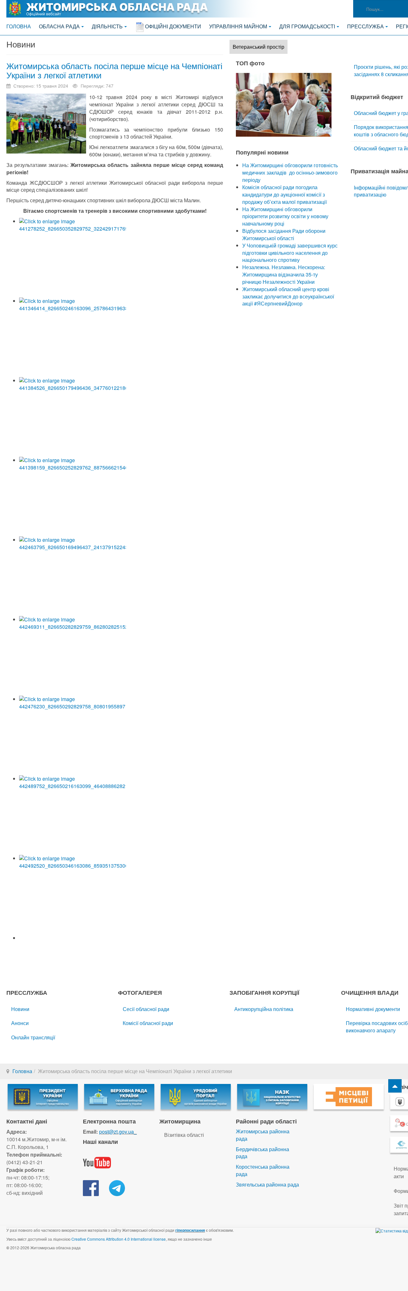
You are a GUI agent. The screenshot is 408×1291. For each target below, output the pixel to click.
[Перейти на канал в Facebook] (91, 1187)
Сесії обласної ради (146, 1009)
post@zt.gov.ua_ (118, 1131)
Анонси (20, 1023)
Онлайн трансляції (33, 1037)
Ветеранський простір (258, 46)
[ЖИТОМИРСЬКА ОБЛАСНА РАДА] (133, 9)
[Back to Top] (395, 1086)
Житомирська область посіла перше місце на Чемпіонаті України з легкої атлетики (114, 70)
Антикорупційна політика (263, 1009)
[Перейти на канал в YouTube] (97, 1161)
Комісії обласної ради (148, 1023)
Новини (20, 1009)
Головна (18, 26)
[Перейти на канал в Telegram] (117, 1187)
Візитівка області (184, 1134)
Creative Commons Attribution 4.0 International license (118, 1239)
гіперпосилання (190, 1230)
